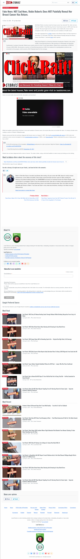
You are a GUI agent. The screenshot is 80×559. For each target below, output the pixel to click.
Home (5, 507)
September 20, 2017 (29, 149)
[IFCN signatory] (40, 538)
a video (50, 33)
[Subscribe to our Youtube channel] (22, 263)
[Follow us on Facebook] (11, 263)
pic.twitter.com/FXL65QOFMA (13, 146)
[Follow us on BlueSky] (8, 263)
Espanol (29, 512)
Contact (43, 509)
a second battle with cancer (58, 135)
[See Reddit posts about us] (25, 263)
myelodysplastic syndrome (31, 137)
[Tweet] (76, 2)
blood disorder (49, 137)
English (22, 512)
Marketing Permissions (9, 282)
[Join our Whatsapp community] (16, 263)
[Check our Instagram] (13, 263)
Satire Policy (43, 507)
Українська (65, 512)
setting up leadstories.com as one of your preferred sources (44, 306)
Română (42, 512)
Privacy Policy (52, 507)
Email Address (8, 273)
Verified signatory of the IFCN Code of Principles (17, 254)
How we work (33, 507)
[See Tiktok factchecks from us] (5, 263)
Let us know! (17, 249)
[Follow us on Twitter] (19, 263)
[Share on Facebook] (3, 170)
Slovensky (56, 512)
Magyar (36, 512)
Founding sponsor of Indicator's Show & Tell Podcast (18, 257)
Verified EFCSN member (11, 255)
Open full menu (3, 2)
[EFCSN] (40, 547)
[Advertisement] (40, 214)
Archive (37, 509)
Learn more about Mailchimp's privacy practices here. (30, 292)
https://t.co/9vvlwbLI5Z (65, 144)
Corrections (73, 507)
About (11, 507)
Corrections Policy (62, 507)
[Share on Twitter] (7, 170)
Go (68, 2)
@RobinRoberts (31, 144)
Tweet (74, 21)
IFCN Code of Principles (22, 507)
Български (15, 512)
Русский (49, 512)
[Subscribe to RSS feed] (28, 263)
